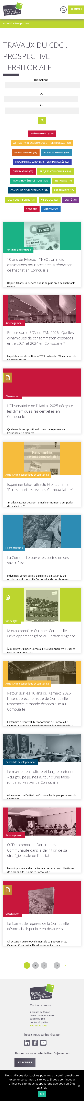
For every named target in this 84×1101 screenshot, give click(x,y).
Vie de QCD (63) (49, 199)
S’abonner (25, 1062)
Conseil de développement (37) (29, 190)
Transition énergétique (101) (30, 180)
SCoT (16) (31, 209)
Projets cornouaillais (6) (55, 171)
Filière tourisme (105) (57, 152)
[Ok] (79, 1086)
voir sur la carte (38, 1025)
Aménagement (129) (42, 133)
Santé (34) (71, 199)
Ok (42, 1094)
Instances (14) (63, 180)
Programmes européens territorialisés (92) (42, 161)
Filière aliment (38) (25, 152)
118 (56, 965)
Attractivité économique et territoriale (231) (42, 142)
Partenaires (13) (64, 190)
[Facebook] (35, 1043)
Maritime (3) (51, 209)
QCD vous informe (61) (21, 199)
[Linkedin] (27, 1043)
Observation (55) (23, 171)
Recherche (63, 9)
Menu (77, 9)
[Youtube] (43, 1043)
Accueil (7, 23)
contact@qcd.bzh (39, 1022)
